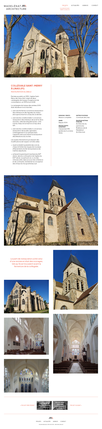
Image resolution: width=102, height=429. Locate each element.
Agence (85, 5)
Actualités (75, 5)
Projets (65, 5)
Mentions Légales (59, 424)
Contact (95, 5)
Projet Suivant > (76, 405)
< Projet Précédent (27, 405)
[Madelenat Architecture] (19, 7)
